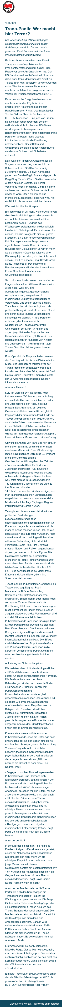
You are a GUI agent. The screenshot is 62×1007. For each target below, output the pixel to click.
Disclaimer (15, 1003)
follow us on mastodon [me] (46, 1003)
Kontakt (28, 1003)
